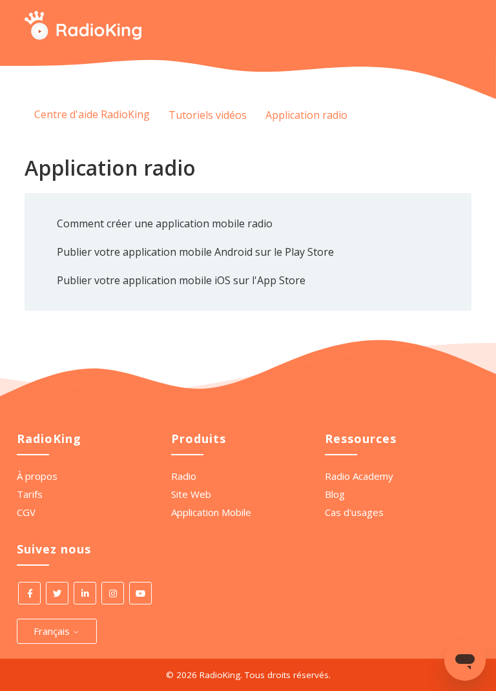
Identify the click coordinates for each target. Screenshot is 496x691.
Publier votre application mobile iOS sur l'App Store (181, 280)
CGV (26, 512)
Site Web (191, 494)
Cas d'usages (354, 512)
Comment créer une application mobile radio (165, 223)
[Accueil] (83, 36)
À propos (37, 475)
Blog (335, 494)
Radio (183, 475)
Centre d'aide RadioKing (92, 114)
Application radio (306, 115)
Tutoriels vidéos (208, 115)
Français (53, 630)
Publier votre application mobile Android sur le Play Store (195, 252)
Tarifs (30, 494)
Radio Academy (359, 475)
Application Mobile (211, 512)
